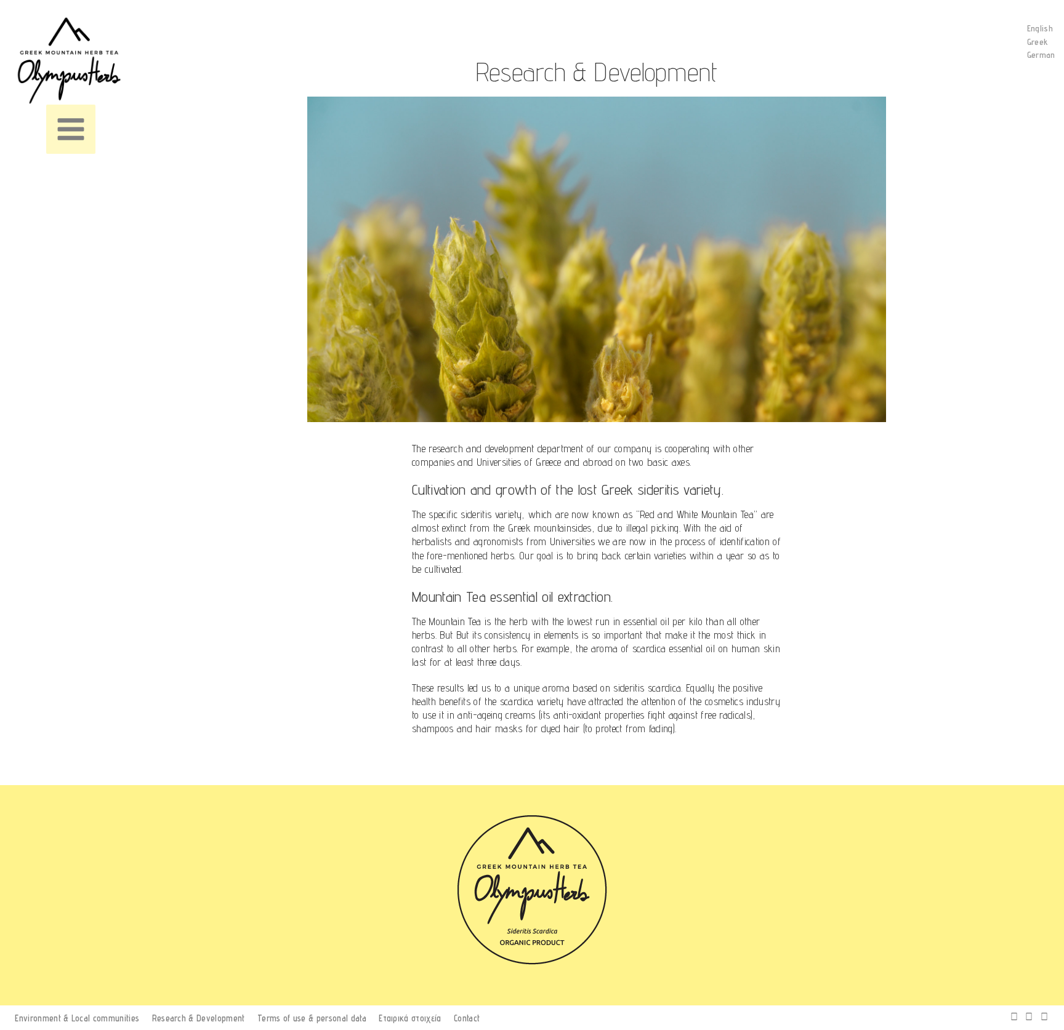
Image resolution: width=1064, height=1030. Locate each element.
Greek (1038, 42)
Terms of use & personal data (311, 1018)
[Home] (73, 60)
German (1041, 55)
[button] (70, 129)
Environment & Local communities (77, 1018)
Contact (467, 1018)
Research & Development (198, 1018)
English (1040, 28)
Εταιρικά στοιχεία (410, 1018)
